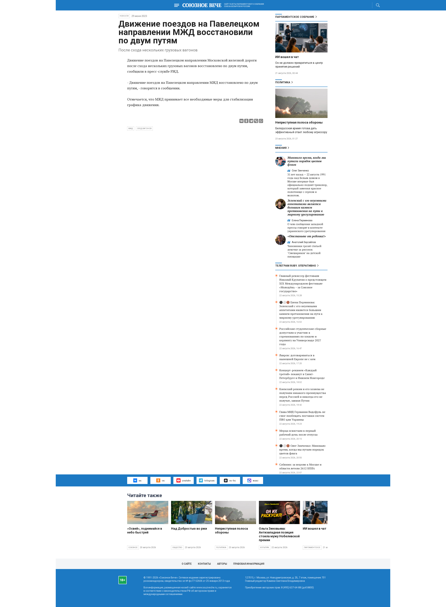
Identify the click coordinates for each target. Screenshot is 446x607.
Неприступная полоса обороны (299, 122)
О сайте (187, 563)
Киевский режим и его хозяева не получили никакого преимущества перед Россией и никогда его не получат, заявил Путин (302, 394)
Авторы (222, 563)
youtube (186, 480)
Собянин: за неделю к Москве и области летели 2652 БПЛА (300, 466)
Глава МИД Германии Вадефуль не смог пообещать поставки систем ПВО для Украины (302, 415)
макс (256, 480)
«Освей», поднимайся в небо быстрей (144, 530)
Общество (177, 547)
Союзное (132, 547)
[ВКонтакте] (241, 121)
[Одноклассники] (246, 121)
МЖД (130, 128)
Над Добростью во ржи (189, 528)
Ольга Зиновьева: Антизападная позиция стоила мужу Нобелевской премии (279, 534)
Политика (282, 82)
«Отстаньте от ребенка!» (306, 236)
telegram (209, 480)
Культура (264, 547)
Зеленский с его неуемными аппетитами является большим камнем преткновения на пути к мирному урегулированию (306, 207)
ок (163, 480)
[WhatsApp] (261, 121)
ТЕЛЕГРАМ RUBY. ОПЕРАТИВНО (295, 265)
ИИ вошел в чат (287, 57)
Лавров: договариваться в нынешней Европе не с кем (297, 357)
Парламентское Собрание (294, 16)
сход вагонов (144, 128)
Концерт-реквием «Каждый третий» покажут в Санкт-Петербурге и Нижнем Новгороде (302, 374)
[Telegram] (251, 121)
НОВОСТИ (124, 16)
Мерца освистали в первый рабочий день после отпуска (298, 432)
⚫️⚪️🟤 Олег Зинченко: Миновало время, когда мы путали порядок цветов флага (302, 449)
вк (140, 480)
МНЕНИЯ (281, 147)
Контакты (204, 563)
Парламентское (312, 547)
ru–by (232, 480)
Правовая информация (248, 563)
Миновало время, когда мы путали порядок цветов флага (306, 161)
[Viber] (256, 121)
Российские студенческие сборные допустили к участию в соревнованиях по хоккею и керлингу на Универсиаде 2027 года (302, 336)
